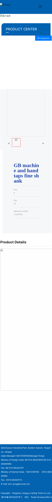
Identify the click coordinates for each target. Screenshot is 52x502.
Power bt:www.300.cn (41, 497)
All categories (43, 38)
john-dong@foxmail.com (19, 484)
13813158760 (22, 456)
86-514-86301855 (34, 460)
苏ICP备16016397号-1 (11, 497)
